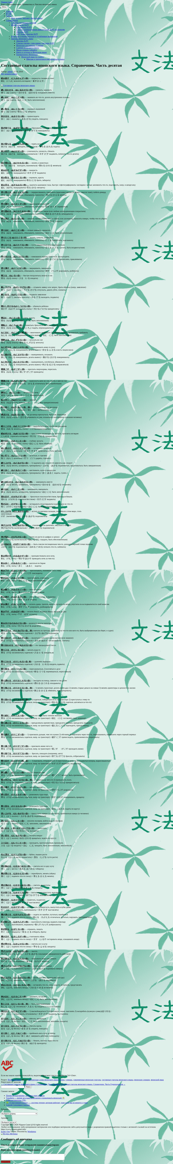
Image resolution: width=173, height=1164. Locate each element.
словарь (69, 1080)
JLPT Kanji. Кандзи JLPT (27, 34)
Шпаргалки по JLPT (20, 25)
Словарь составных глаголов (23, 23)
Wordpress (31, 1131)
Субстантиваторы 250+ (16, 1100)
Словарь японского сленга (27, 48)
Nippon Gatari (7, 2)
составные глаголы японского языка (117, 1080)
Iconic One (5, 1131)
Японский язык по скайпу (32, 57)
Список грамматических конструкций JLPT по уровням (40, 29)
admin (9, 72)
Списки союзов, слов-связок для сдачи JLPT (35, 43)
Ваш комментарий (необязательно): (20, 1150)
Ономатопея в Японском (27, 55)
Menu (4, 7)
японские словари (142, 1080)
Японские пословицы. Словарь (29, 45)
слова (62, 1080)
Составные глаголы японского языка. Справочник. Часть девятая (30, 1084)
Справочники (12, 20)
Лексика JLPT (22, 32)
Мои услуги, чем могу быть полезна (26, 18)
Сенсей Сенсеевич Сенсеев (18, 1105)
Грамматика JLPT (23, 27)
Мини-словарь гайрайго (26, 50)
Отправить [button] (5, 1162)
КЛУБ (8, 14)
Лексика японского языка (22, 39)
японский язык (157, 1080)
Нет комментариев (9, 74)
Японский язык (14, 1080)
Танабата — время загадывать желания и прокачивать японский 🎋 (35, 1098)
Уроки (9, 16)
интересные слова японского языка (43, 1080)
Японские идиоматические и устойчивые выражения (34, 36)
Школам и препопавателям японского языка (45, 59)
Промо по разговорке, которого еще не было (25, 1095)
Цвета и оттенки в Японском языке (31, 52)
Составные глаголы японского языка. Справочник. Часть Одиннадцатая (92, 1084)
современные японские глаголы (87, 1080)
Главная (9, 11)
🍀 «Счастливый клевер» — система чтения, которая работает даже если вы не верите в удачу (47, 1103)
